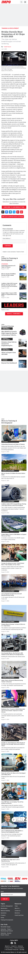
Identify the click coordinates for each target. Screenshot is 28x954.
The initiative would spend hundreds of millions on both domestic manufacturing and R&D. (13, 628)
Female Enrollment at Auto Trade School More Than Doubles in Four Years (12, 564)
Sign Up (5, 899)
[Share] (6, 212)
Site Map (22, 949)
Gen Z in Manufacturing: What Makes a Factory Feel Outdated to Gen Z (12, 831)
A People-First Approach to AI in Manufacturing (10, 860)
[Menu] (25, 2)
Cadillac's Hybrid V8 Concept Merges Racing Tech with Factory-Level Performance (9, 285)
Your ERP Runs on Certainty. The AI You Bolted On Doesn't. (12, 802)
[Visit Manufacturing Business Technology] (17, 881)
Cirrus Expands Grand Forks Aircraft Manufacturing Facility (11, 594)
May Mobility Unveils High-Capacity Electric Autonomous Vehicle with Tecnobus (9, 333)
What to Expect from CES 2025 (8, 353)
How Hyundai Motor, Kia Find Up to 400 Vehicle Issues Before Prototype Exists (12, 653)
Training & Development (10, 28)
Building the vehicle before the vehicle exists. (13, 656)
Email (2, 891)
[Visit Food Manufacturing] (10, 878)
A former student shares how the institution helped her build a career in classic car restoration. (12, 568)
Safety (4, 740)
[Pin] (17, 212)
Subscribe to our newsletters (14, 207)
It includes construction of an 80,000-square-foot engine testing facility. (13, 538)
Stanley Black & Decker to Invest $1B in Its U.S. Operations (13, 625)
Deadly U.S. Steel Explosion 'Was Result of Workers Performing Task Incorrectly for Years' (13, 744)
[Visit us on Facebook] (12, 943)
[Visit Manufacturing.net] (10, 881)
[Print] (2, 212)
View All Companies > (14, 313)
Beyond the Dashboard (9, 363)
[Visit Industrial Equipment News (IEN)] (17, 878)
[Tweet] (14, 212)
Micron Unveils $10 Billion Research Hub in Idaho (8, 274)
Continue (8, 245)
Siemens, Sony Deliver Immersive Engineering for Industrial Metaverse (9, 343)
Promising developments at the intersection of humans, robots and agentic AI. (13, 863)
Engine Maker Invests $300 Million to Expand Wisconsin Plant (9, 294)
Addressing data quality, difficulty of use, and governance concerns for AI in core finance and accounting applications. (13, 448)
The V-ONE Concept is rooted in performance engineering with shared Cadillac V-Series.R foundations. (13, 509)
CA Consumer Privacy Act (11, 949)
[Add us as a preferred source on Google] (21, 212)
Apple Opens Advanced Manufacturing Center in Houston (12, 681)
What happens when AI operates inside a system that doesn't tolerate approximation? (12, 806)
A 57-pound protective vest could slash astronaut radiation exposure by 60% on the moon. (12, 715)
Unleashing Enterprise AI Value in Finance (8, 266)
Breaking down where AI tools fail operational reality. (13, 777)
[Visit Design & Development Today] (3, 878)
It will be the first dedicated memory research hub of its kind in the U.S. (13, 477)
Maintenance (5, 531)
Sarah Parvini (7, 46)
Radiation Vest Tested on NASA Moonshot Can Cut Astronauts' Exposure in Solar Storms (13, 710)
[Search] (21, 2)
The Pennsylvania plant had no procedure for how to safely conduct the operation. (12, 748)
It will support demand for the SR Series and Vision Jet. (12, 598)
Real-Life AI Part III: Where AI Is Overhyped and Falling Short (13, 773)
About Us (7, 946)
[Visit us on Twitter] (15, 943)
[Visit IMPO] (24, 878)
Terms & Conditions (19, 948)
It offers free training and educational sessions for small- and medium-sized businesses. (13, 684)
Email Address (7, 238)
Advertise (20, 946)
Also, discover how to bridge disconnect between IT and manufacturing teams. (11, 835)
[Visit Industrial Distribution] (3, 881)
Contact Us (14, 946)
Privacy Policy (9, 948)
